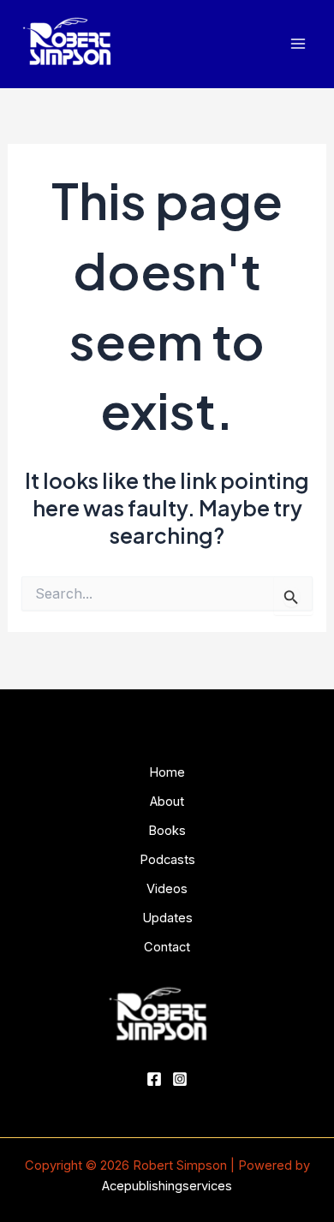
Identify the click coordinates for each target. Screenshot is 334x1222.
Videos (167, 889)
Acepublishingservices (167, 1186)
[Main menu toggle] (297, 44)
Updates (167, 918)
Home (167, 772)
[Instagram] (180, 1079)
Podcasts (167, 859)
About (167, 801)
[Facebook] (154, 1079)
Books (167, 830)
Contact (167, 947)
